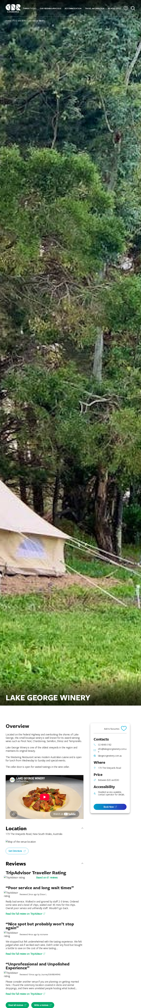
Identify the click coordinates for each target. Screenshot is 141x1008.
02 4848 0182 (104, 744)
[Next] (132, 353)
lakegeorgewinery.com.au (110, 755)
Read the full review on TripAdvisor (24, 913)
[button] (29, 8)
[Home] (13, 8)
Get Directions (16, 850)
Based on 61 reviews (47, 877)
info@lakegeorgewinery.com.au (112, 750)
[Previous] (9, 353)
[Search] (133, 8)
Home (8, 20)
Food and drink (19, 20)
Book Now (109, 806)
